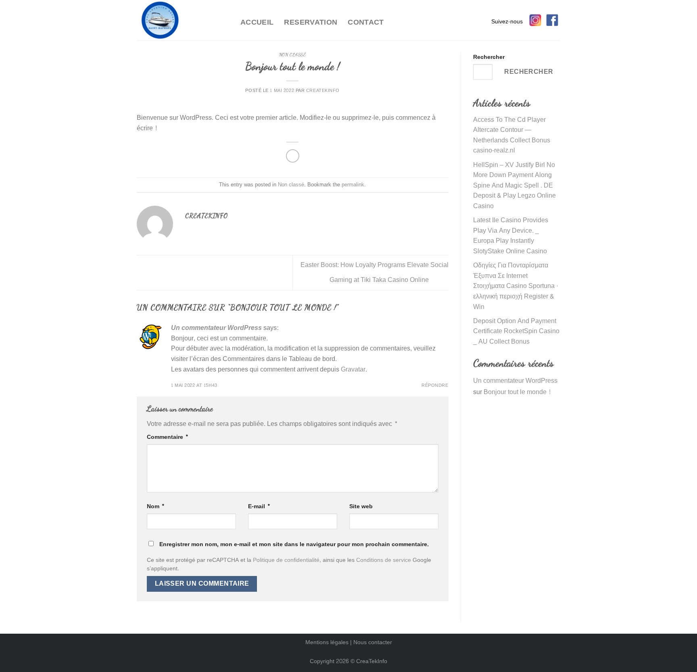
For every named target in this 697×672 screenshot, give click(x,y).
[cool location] (182, 20)
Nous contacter (372, 642)
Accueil (256, 22)
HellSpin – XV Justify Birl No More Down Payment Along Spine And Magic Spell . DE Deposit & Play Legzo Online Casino (514, 185)
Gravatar (353, 369)
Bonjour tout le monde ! (517, 392)
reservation (310, 22)
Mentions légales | (329, 642)
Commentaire (167, 437)
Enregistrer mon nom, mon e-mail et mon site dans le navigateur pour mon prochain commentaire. (294, 544)
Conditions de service (383, 560)
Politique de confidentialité (286, 560)
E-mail (259, 506)
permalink (353, 185)
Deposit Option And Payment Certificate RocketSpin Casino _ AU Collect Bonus (516, 331)
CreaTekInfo (371, 661)
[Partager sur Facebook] (292, 156)
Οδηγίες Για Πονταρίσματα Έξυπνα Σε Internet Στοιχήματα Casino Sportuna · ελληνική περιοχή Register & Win (515, 285)
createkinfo (323, 90)
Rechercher (489, 57)
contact (366, 22)
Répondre (435, 385)
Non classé (292, 54)
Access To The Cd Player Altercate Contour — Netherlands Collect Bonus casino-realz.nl (511, 135)
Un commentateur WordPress (216, 328)
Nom (156, 506)
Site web (361, 506)
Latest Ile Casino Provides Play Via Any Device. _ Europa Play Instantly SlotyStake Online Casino (510, 235)
